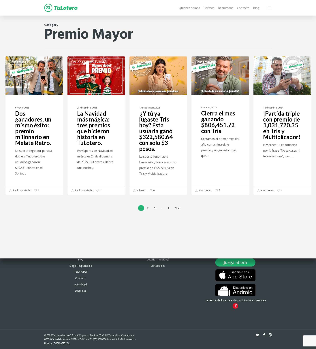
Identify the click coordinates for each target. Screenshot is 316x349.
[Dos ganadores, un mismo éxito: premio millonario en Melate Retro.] (34, 125)
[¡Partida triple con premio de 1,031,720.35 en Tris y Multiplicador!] (282, 125)
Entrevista (19, 62)
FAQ (80, 259)
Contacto (80, 278)
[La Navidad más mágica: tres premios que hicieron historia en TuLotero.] (96, 125)
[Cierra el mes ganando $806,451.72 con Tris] (220, 125)
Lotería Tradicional (158, 259)
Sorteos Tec (158, 265)
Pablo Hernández (22, 190)
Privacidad (81, 272)
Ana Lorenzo (205, 190)
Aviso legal (80, 284)
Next (177, 208)
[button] (270, 8)
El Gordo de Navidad (89, 62)
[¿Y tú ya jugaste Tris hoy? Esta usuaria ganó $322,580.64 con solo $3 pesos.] (158, 125)
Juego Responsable (80, 265)
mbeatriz (141, 190)
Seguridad (80, 290)
